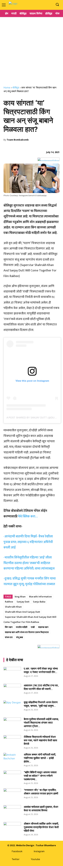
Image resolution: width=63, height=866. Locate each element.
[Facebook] (39, 4)
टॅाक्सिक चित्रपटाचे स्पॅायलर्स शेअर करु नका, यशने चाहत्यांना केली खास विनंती (40, 740)
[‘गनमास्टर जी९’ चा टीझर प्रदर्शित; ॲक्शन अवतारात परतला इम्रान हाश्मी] (12, 794)
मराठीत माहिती (21, 627)
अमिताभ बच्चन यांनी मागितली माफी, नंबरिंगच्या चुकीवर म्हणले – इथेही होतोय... (40, 758)
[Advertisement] (31, 50)
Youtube (35, 859)
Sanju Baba (39, 601)
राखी (33, 627)
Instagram (39, 851)
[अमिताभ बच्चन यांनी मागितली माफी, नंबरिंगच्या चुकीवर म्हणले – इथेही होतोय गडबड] (12, 759)
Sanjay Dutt (23, 601)
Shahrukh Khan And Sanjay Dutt (22, 611)
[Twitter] (7, 859)
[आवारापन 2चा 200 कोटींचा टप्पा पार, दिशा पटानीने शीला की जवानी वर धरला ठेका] (12, 690)
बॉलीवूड (15, 87)
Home (7, 87)
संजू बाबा (19, 637)
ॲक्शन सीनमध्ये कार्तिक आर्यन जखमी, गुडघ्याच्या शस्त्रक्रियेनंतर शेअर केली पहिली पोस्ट (41, 827)
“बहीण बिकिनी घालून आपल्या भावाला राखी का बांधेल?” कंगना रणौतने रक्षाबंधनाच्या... (40, 776)
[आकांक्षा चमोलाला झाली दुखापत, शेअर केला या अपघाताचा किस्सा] (12, 811)
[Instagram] (44, 4)
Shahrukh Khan (13, 606)
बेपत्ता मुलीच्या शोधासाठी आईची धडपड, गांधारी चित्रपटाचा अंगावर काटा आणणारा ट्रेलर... (41, 723)
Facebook (17, 851)
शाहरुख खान (43, 627)
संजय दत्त (9, 637)
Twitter (15, 859)
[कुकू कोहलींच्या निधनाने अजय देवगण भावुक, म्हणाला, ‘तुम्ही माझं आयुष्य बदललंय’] (12, 707)
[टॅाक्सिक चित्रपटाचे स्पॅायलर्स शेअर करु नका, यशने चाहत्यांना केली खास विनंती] (12, 741)
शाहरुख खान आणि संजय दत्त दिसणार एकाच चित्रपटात (27, 632)
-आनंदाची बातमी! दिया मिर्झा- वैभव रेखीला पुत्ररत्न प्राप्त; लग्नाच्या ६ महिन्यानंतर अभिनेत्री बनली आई (28, 542)
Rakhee (9, 601)
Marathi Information (40, 596)
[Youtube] (49, 4)
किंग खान (8, 627)
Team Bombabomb (18, 139)
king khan (20, 596)
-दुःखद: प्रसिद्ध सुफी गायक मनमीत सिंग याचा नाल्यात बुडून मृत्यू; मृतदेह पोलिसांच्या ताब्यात (30, 581)
